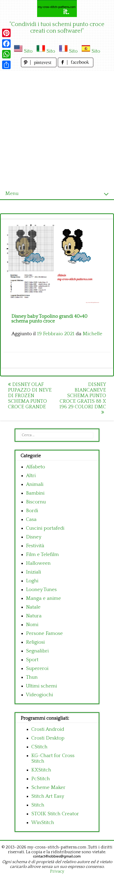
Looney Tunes (41, 589)
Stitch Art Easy (47, 796)
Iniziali (33, 572)
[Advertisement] (57, 128)
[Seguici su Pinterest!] (39, 66)
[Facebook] (6, 43)
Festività (35, 546)
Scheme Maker (48, 787)
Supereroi (37, 668)
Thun (32, 677)
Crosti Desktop (47, 738)
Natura (34, 616)
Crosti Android (47, 729)
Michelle (92, 334)
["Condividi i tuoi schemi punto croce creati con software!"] (57, 8)
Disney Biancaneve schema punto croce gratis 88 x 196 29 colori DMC (82, 396)
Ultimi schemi (41, 686)
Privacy (57, 871)
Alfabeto (35, 467)
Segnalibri (37, 651)
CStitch (39, 747)
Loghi (32, 581)
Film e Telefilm (42, 554)
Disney (33, 537)
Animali (34, 484)
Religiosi (35, 642)
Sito (28, 51)
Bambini (35, 493)
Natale (33, 607)
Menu (12, 193)
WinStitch (42, 822)
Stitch (37, 805)
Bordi (32, 510)
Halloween (38, 563)
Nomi (32, 624)
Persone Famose (44, 633)
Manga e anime (43, 598)
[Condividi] (6, 65)
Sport (32, 660)
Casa (31, 519)
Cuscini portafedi (45, 528)
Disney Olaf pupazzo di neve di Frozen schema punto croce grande (30, 396)
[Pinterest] (6, 33)
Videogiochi (39, 695)
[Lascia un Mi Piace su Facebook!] (75, 66)
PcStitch (40, 779)
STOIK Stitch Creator (55, 814)
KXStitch (41, 770)
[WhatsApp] (6, 54)
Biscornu (36, 502)
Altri (31, 475)
